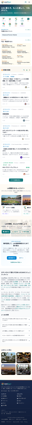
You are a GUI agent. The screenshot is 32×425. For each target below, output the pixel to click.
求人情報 (5, 405)
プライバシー (9, 421)
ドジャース (5, 400)
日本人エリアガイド (13, 412)
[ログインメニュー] (25, 2)
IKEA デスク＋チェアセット (10, 167)
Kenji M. (27, 174)
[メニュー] (29, 2)
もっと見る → (28, 29)
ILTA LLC (27, 120)
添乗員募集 (6, 114)
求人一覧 (3, 413)
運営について (12, 419)
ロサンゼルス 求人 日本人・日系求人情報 (15, 285)
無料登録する (11, 258)
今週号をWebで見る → (16, 262)
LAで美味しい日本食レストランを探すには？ (16, 331)
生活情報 (15, 281)
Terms (21, 421)
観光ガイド (5, 398)
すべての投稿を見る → (16, 180)
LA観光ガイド (19, 296)
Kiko (28, 87)
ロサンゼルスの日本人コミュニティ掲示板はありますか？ (16, 340)
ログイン (21, 258)
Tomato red (27, 138)
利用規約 (3, 421)
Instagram (5, 390)
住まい (19, 400)
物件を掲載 (26, 231)
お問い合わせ (16, 390)
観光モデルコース (22, 306)
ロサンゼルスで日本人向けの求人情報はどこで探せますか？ (16, 325)
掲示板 (19, 396)
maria (28, 104)
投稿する (7, 231)
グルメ (4, 403)
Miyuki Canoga (26, 157)
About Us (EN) (16, 421)
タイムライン (21, 403)
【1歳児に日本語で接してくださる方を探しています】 (16, 150)
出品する (16, 231)
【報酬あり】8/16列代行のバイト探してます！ (16, 97)
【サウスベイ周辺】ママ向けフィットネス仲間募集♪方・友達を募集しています (16, 80)
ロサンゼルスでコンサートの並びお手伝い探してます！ (16, 131)
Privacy (26, 421)
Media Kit (25, 419)
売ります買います (22, 398)
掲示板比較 (8, 413)
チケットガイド (4, 412)
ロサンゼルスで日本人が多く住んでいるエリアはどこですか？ (16, 319)
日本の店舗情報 (4, 419)
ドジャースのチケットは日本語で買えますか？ (16, 335)
